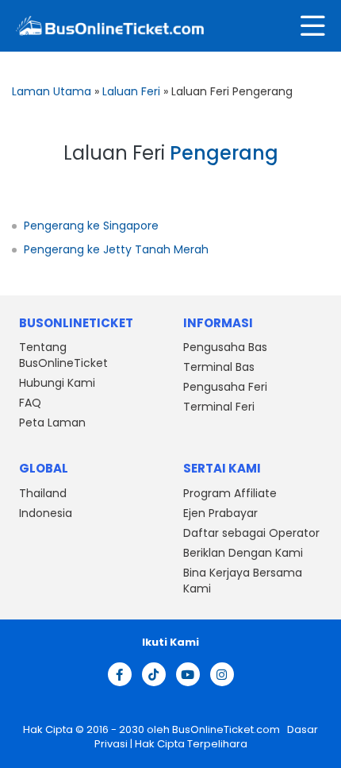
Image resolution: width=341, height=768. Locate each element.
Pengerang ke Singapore (91, 225)
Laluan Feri (131, 91)
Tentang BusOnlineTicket (63, 355)
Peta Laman (52, 422)
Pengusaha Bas (225, 347)
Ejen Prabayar (220, 513)
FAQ (30, 403)
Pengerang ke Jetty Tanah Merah (116, 249)
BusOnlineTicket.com (227, 729)
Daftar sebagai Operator (251, 533)
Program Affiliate (230, 493)
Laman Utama (51, 91)
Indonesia (45, 513)
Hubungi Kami (57, 383)
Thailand (43, 493)
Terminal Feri (219, 407)
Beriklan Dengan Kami (243, 553)
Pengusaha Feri (225, 387)
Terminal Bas (219, 367)
